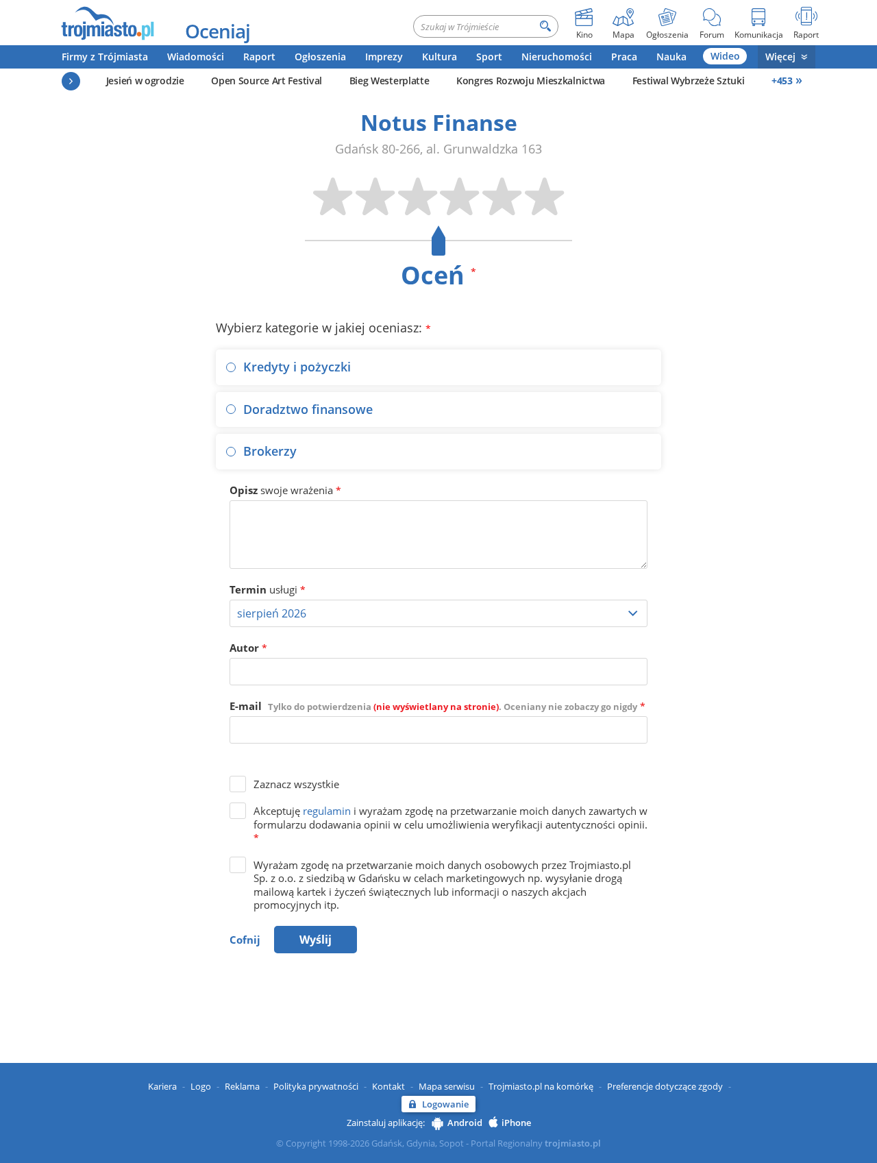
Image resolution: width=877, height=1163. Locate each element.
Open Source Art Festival (266, 80)
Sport (489, 56)
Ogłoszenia (320, 56)
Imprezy (384, 56)
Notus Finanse (438, 122)
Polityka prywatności (315, 1086)
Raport (259, 56)
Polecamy (71, 81)
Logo (200, 1086)
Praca (624, 56)
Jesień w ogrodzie (145, 80)
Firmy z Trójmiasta (105, 56)
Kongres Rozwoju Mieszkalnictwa (530, 80)
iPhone (516, 1122)
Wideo (725, 55)
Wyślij (315, 939)
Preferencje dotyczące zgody (665, 1086)
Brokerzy (270, 451)
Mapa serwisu (447, 1086)
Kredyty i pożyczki (297, 366)
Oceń (438, 275)
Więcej (780, 56)
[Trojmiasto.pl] (107, 22)
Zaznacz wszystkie (296, 784)
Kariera (162, 1086)
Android (464, 1122)
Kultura (439, 56)
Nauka (671, 56)
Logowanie (445, 1104)
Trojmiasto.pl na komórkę (541, 1086)
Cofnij (245, 939)
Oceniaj (217, 31)
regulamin (327, 811)
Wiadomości (195, 56)
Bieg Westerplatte (389, 80)
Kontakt (388, 1086)
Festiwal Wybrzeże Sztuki (688, 80)
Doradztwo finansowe (308, 409)
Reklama (242, 1086)
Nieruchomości (556, 56)
